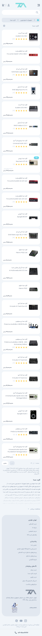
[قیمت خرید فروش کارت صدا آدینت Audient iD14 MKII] (33, 109)
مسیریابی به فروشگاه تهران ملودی (27, 549)
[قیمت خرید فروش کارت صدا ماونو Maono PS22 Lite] (33, 254)
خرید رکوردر (33, 577)
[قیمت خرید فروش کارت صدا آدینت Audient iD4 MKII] (33, 37)
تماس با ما (34, 545)
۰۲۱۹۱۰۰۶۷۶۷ (33, 608)
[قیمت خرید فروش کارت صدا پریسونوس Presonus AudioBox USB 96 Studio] (33, 325)
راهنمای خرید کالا (32, 535)
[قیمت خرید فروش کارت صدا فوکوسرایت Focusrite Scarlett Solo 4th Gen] (33, 200)
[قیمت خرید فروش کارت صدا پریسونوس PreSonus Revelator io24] (33, 433)
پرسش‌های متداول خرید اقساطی (27, 552)
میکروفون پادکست (31, 584)
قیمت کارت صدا (32, 573)
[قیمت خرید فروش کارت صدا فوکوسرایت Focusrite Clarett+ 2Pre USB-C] (33, 55)
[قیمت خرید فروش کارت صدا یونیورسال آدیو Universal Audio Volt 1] (33, 144)
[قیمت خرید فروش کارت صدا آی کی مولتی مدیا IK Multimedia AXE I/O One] (33, 271)
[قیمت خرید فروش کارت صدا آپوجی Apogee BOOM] (33, 218)
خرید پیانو (34, 570)
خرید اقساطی (33, 524)
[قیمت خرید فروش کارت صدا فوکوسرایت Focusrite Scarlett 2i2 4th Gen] (33, 182)
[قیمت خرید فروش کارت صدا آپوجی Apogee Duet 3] (33, 415)
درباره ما (34, 527)
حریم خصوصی (33, 531)
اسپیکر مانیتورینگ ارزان (30, 580)
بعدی (4, 463)
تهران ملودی (32, 520)
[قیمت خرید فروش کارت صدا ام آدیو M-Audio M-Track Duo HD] (33, 307)
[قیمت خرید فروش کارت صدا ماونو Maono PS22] (33, 289)
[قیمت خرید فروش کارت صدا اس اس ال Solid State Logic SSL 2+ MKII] (33, 236)
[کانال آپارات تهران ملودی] (16, 620)
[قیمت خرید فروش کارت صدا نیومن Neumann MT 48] (33, 162)
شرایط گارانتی (33, 559)
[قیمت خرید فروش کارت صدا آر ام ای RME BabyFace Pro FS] (33, 91)
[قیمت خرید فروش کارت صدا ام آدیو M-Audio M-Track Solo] (33, 361)
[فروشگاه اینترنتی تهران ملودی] (21, 5)
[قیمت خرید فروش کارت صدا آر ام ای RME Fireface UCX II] (33, 127)
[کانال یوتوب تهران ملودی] (21, 620)
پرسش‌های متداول (31, 556)
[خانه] (38, 20)
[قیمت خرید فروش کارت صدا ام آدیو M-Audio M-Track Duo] (33, 379)
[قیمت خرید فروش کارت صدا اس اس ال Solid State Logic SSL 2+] (33, 73)
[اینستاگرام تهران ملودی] (25, 620)
